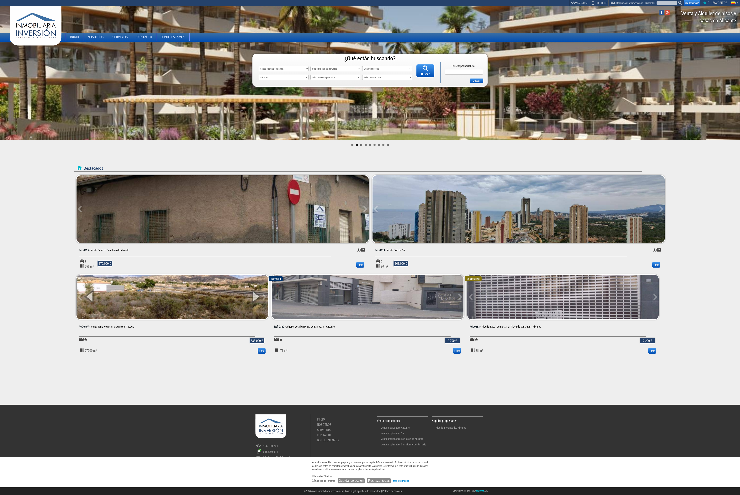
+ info (360, 265)
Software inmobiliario (461, 490)
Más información (401, 480)
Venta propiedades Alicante (395, 427)
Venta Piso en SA (390, 250)
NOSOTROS (96, 37)
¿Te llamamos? (692, 2)
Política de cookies (392, 491)
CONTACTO (144, 37)
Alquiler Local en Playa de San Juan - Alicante (304, 326)
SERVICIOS (120, 37)
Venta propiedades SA (392, 433)
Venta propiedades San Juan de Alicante (402, 439)
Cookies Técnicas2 (324, 476)
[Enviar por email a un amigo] (362, 250)
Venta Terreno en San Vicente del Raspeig (106, 326)
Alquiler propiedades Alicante (451, 427)
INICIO (74, 37)
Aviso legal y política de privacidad (363, 491)
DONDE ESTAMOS (173, 37)
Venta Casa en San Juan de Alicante (104, 250)
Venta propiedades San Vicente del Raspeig (403, 444)
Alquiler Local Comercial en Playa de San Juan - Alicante (505, 326)
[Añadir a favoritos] (358, 250)
